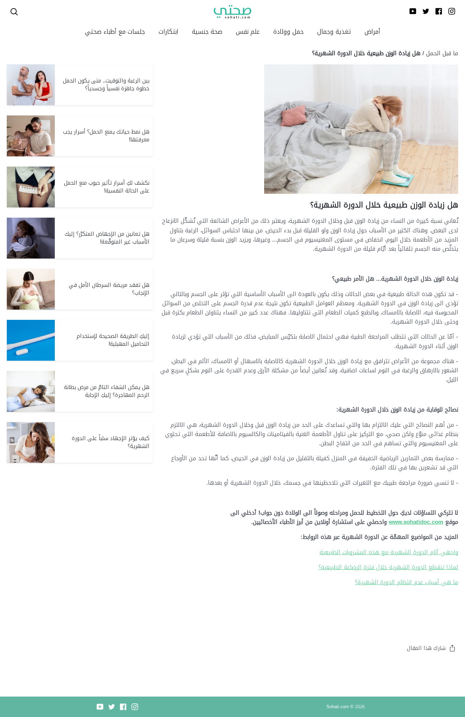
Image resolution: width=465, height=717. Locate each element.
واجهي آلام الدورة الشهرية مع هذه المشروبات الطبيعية (389, 552)
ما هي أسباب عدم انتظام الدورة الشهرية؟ (406, 582)
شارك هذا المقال (426, 648)
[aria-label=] (14, 12)
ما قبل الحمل (442, 53)
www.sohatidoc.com (416, 521)
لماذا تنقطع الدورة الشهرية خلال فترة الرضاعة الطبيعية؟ (388, 567)
